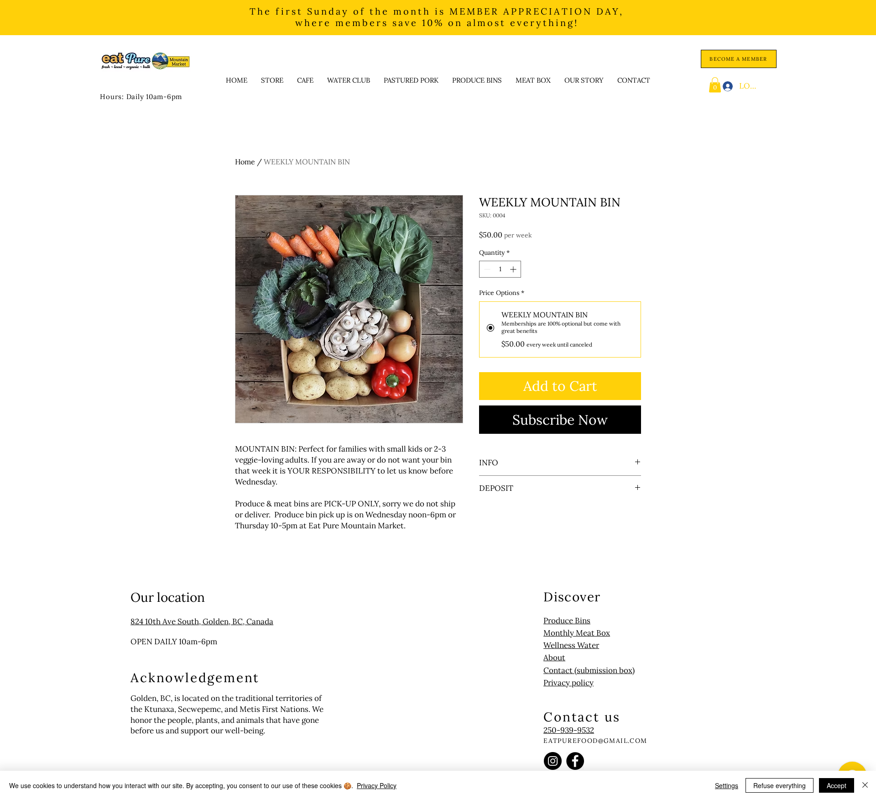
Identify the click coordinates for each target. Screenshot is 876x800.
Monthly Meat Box (576, 633)
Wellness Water (571, 645)
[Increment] (514, 269)
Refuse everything (779, 785)
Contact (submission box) (589, 670)
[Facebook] (575, 761)
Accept (836, 785)
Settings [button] (726, 785)
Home (245, 161)
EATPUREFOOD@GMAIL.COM (595, 741)
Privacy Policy (376, 785)
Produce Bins (566, 621)
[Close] (865, 785)
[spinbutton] (500, 269)
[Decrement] (486, 269)
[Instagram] (553, 761)
